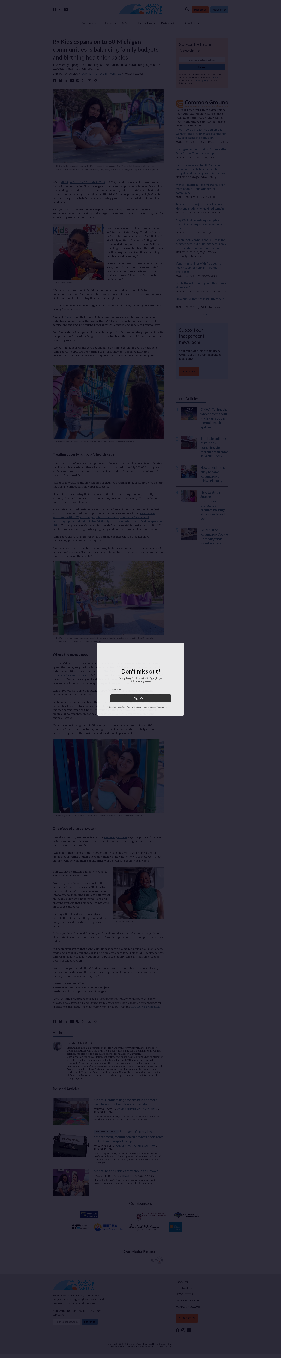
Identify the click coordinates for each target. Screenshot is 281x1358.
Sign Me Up (140, 698)
